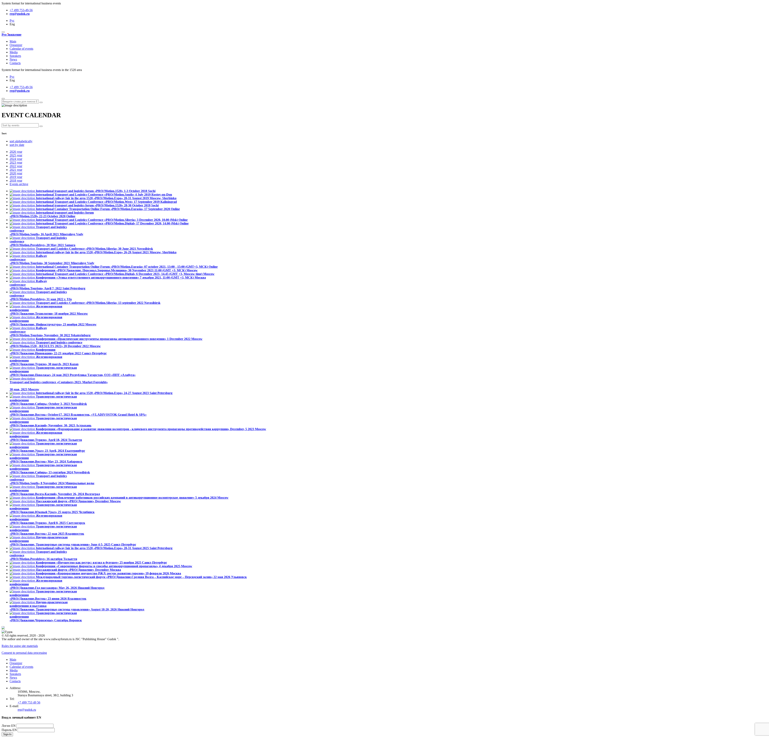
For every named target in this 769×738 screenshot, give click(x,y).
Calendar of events (21, 48)
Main (13, 41)
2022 (16, 166)
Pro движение (11, 34)
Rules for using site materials (20, 646)
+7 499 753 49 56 (29, 702)
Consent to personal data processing (24, 652)
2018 (16, 180)
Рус (12, 20)
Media (14, 52)
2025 (16, 155)
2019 (16, 177)
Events (19, 184)
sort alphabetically (21, 141)
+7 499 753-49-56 (21, 10)
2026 (16, 151)
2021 (16, 169)
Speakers (15, 56)
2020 (16, 173)
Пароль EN (9, 730)
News (13, 59)
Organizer (16, 45)
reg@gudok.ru (20, 13)
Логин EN (9, 725)
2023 (16, 162)
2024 (16, 159)
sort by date (17, 145)
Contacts (15, 63)
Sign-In (7, 734)
